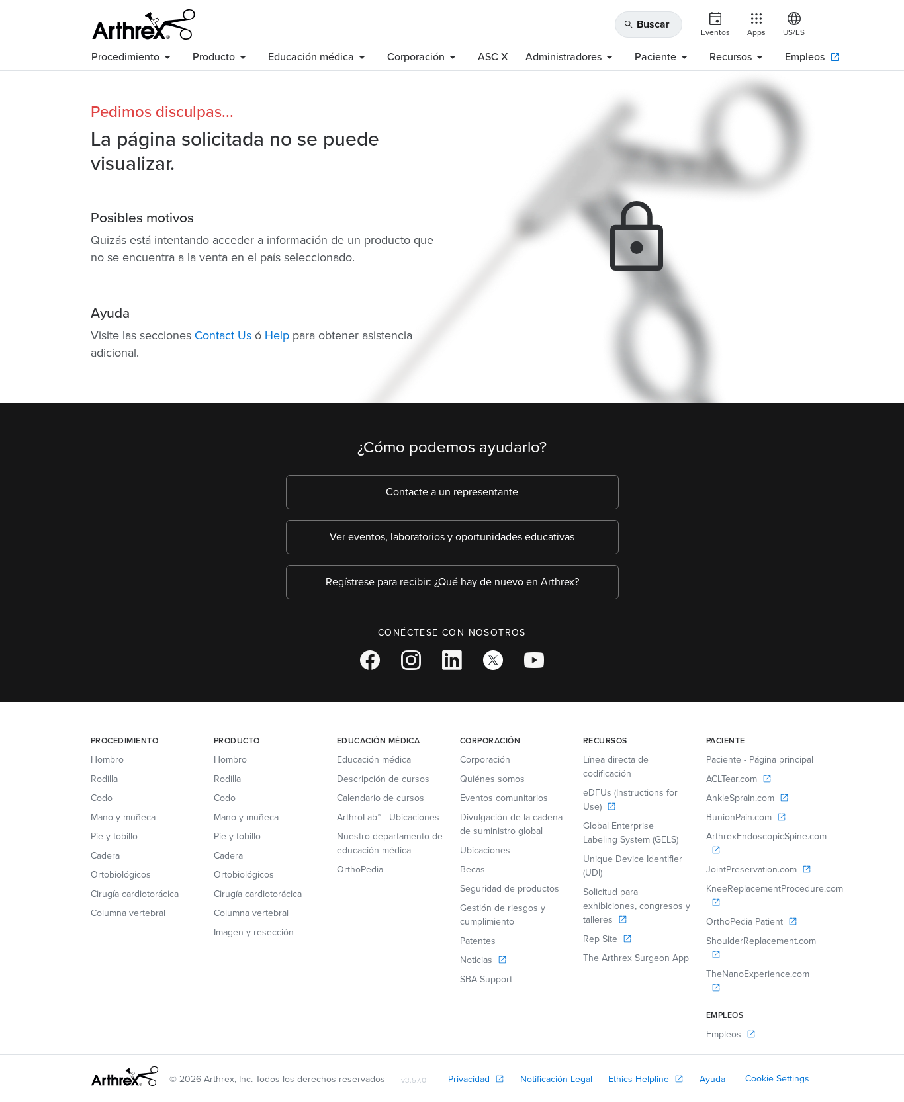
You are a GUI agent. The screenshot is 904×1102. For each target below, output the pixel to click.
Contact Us (223, 335)
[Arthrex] (144, 24)
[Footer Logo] (125, 1076)
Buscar (646, 24)
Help (277, 335)
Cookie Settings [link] (777, 1078)
